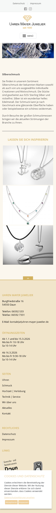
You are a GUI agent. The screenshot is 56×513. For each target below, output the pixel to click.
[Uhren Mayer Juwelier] (28, 21)
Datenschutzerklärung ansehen (19, 497)
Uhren (5, 379)
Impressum (35, 3)
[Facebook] (25, 9)
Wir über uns (9, 402)
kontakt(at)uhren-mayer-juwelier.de (29, 321)
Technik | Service (11, 396)
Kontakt (6, 413)
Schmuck (7, 385)
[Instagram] (30, 9)
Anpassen (23, 502)
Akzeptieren (11, 502)
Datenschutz (19, 3)
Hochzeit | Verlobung (13, 391)
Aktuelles (7, 407)
